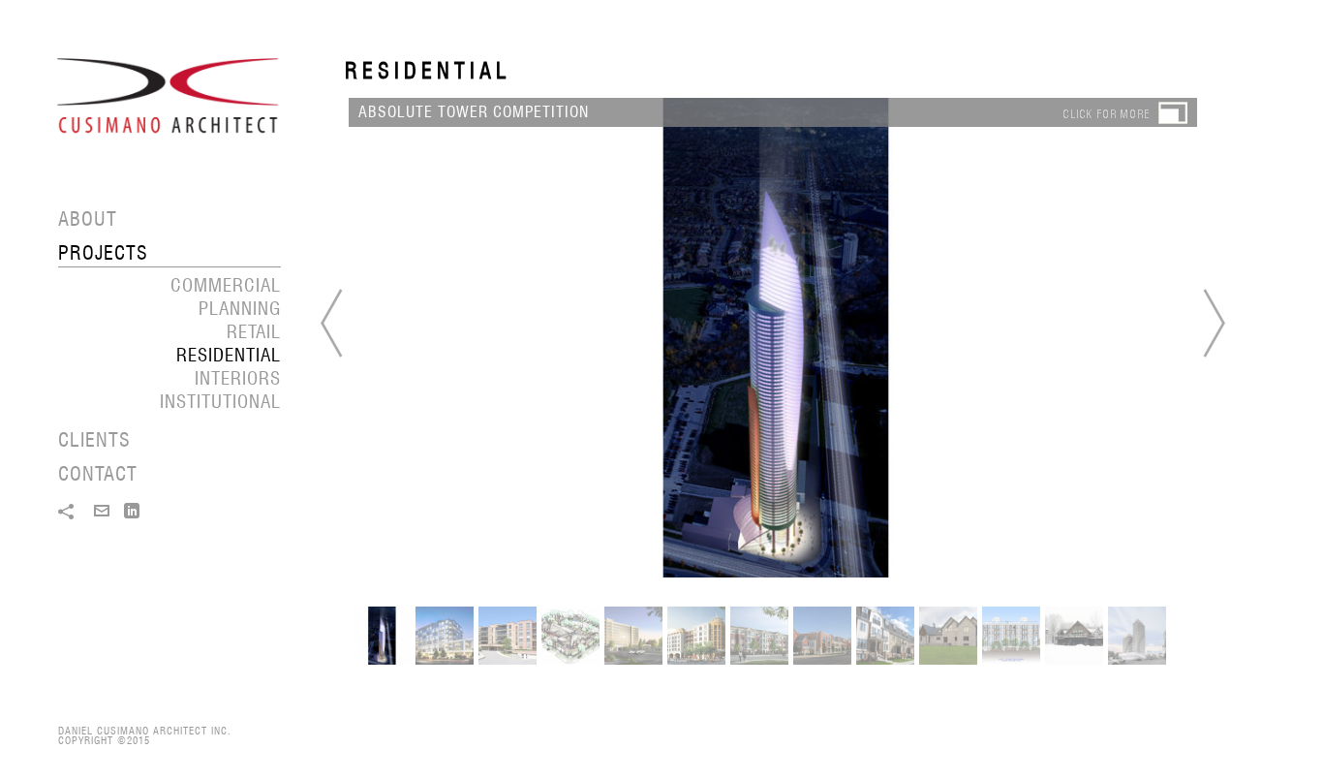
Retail (254, 331)
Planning (240, 308)
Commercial (225, 285)
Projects (103, 253)
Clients (94, 440)
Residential (228, 354)
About (87, 219)
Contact (98, 473)
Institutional (220, 401)
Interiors (238, 378)
